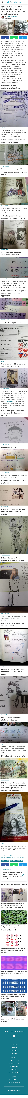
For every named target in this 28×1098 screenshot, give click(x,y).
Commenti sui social (14, 1072)
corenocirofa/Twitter (5, 472)
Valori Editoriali (14, 1066)
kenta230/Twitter (4, 506)
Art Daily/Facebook (5, 166)
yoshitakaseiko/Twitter (5, 555)
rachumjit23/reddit (5, 127)
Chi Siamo (14, 1047)
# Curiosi (12, 860)
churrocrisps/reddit (5, 714)
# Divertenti (5, 860)
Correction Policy (14, 1064)
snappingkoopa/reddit (5, 613)
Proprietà (14, 1069)
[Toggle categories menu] (2, 2)
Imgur (2, 361)
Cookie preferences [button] (14, 1083)
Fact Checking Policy (14, 1061)
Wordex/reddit (4, 278)
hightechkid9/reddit (5, 319)
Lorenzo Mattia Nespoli (11, 16)
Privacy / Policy (14, 1080)
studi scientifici (10, 401)
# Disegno (20, 860)
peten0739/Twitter (5, 444)
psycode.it (14, 1053)
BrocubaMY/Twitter (5, 205)
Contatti (14, 1050)
